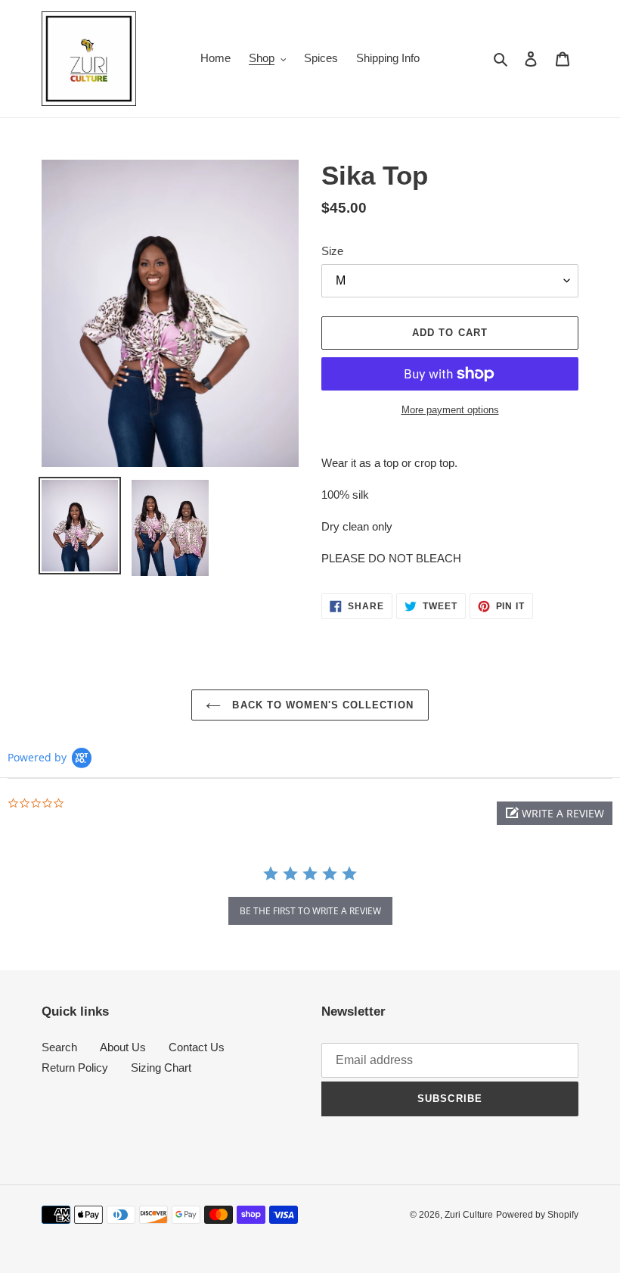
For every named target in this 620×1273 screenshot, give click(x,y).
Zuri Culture (469, 1214)
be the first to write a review (310, 910)
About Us (123, 1047)
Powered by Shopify (537, 1214)
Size (332, 250)
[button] (554, 813)
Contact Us (197, 1047)
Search (59, 1047)
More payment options (450, 410)
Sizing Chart (161, 1067)
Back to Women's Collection (321, 705)
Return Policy (75, 1067)
